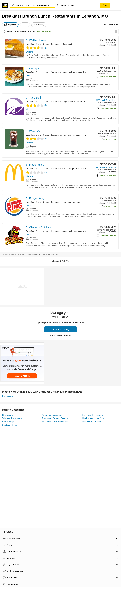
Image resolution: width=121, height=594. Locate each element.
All (26, 25)
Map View (12, 25)
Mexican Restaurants (92, 422)
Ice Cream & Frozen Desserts (55, 422)
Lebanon (20, 254)
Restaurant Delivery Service (55, 418)
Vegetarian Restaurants (72, 101)
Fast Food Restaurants (72, 135)
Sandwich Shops (83, 168)
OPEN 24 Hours (43, 31)
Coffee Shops (68, 168)
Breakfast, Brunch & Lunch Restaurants (43, 44)
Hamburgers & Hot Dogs (93, 418)
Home (5, 254)
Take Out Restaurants (12, 418)
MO (12, 254)
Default (111, 25)
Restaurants (67, 44)
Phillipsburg (7, 396)
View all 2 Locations (107, 100)
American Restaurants (72, 72)
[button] (115, 5)
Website (29, 52)
